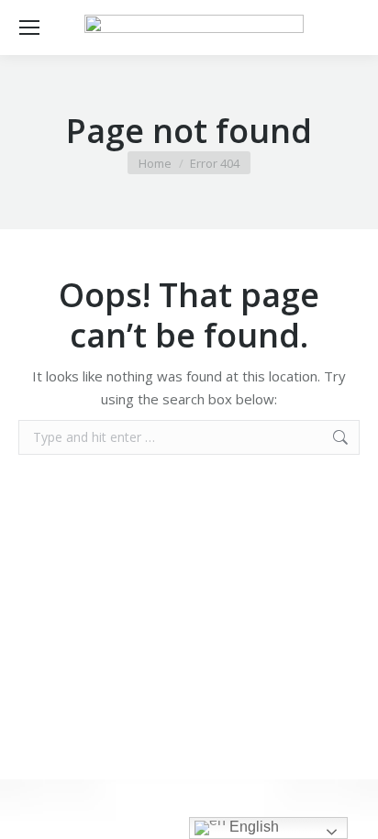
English (252, 826)
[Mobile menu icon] (29, 28)
